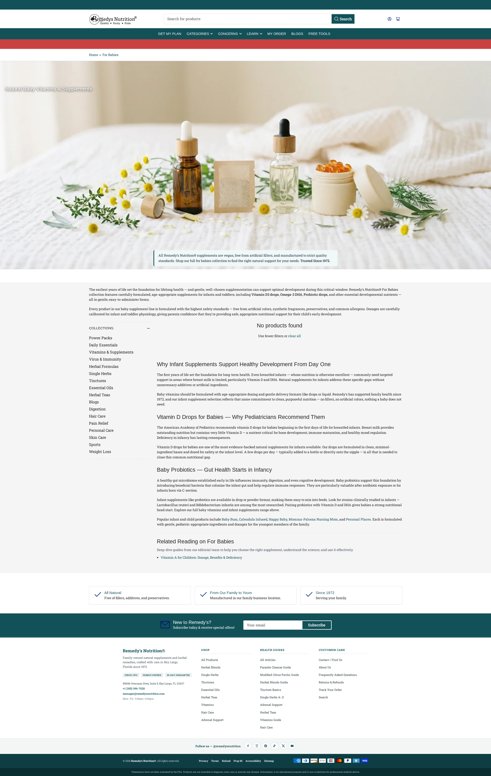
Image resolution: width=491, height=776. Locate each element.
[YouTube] (292, 745)
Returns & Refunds (331, 682)
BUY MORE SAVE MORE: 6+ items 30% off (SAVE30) (245, 43)
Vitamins (207, 705)
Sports (95, 444)
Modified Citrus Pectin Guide (279, 675)
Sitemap (269, 761)
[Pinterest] (265, 745)
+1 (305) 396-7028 (134, 688)
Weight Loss (100, 451)
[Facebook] (248, 745)
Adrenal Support (212, 720)
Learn (252, 34)
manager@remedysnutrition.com (144, 693)
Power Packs (100, 337)
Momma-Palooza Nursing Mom (313, 519)
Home (93, 55)
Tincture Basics (270, 690)
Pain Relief (98, 423)
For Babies (110, 55)
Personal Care (101, 430)
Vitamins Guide (270, 720)
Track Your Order (330, 690)
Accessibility (253, 761)
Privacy (203, 761)
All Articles (267, 660)
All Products (209, 660)
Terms (215, 761)
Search (323, 697)
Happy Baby (278, 519)
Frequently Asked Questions (338, 675)
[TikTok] (274, 745)
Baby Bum (230, 519)
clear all (294, 336)
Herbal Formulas (104, 366)
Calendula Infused (253, 519)
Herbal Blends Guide (274, 682)
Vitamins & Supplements (111, 351)
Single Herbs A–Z (272, 697)
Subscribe (316, 624)
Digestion (97, 408)
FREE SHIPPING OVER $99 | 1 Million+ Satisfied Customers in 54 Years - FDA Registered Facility (245, 4)
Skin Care (97, 437)
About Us (325, 667)
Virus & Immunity (105, 359)
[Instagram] (256, 745)
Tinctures (97, 380)
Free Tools (319, 34)
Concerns (228, 34)
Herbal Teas (99, 394)
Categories (198, 34)
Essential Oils (101, 387)
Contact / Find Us (330, 660)
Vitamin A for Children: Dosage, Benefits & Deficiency (201, 557)
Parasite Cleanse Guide (275, 667)
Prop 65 (238, 761)
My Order (276, 34)
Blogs (297, 34)
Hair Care (97, 416)
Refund (226, 761)
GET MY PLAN (169, 34)
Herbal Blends (210, 667)
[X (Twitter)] (283, 745)
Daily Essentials (103, 344)
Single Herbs (100, 373)
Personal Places (358, 519)
